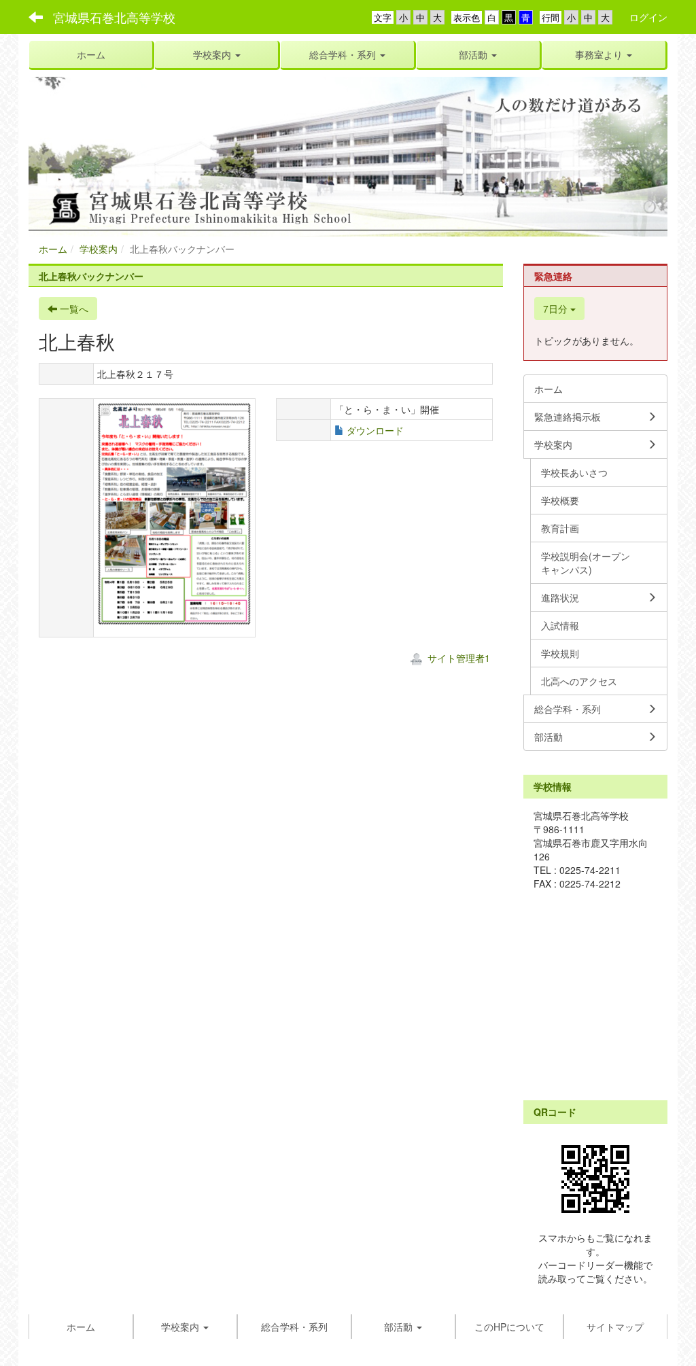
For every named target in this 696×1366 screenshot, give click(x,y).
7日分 (556, 308)
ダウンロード (375, 430)
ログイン (648, 17)
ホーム (53, 249)
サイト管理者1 (457, 658)
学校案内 (99, 249)
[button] (216, 54)
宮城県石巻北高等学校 (114, 17)
